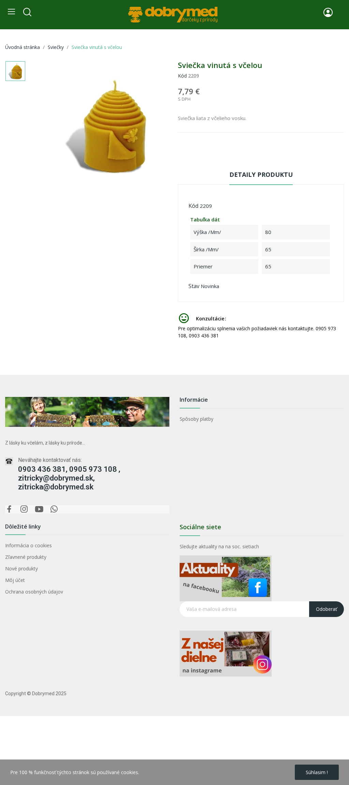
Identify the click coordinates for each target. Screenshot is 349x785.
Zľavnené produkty (25, 557)
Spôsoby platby (196, 419)
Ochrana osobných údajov (34, 591)
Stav (193, 286)
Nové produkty (21, 568)
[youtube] (39, 509)
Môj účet (15, 580)
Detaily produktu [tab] (261, 174)
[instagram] (24, 509)
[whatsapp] (54, 509)
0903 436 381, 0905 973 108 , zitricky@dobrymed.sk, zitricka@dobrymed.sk (69, 478)
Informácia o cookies (28, 545)
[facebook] (9, 509)
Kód (182, 75)
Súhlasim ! (317, 772)
